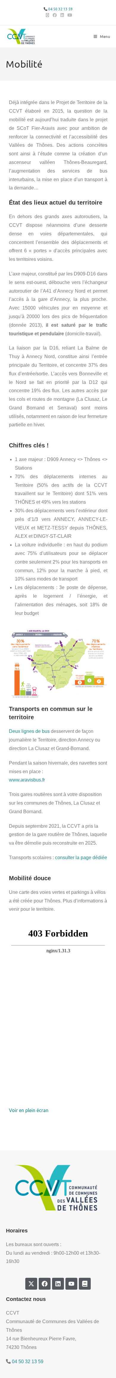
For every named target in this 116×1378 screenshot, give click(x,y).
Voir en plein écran (28, 1110)
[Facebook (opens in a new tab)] (55, 15)
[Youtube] (71, 1284)
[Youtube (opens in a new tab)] (69, 15)
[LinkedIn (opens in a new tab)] (62, 15)
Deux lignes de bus (29, 731)
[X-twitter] (31, 1284)
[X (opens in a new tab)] (47, 15)
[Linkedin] (58, 1284)
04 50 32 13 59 (60, 9)
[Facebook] (45, 1284)
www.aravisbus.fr (27, 779)
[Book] (85, 1284)
